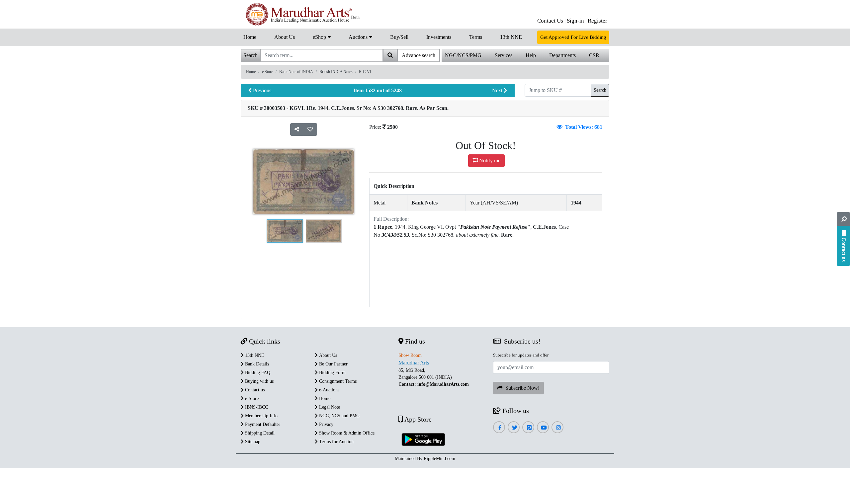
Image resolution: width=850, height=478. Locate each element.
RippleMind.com (439, 458)
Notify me (489, 160)
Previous (261, 90)
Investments (438, 37)
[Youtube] (543, 428)
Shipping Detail (259, 433)
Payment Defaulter (262, 424)
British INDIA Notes (336, 71)
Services (503, 55)
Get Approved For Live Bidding (573, 37)
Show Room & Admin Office (346, 433)
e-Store (251, 398)
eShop (320, 37)
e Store (267, 71)
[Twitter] (513, 428)
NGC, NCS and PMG (339, 415)
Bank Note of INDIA (296, 71)
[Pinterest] (528, 428)
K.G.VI (365, 71)
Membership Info (261, 415)
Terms (475, 37)
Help (531, 55)
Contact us (254, 389)
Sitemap (252, 441)
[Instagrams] (557, 428)
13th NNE (511, 37)
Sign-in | (576, 21)
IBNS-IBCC (256, 407)
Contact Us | (551, 21)
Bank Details (256, 363)
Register (597, 21)
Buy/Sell (399, 37)
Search (600, 90)
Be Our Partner (333, 363)
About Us (284, 37)
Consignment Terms (337, 381)
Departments (562, 55)
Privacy (325, 424)
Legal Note (329, 407)
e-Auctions (328, 389)
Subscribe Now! (521, 388)
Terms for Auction (336, 441)
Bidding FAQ (257, 372)
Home (249, 37)
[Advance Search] (843, 219)
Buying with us (259, 381)
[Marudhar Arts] (301, 14)
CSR (594, 55)
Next (498, 90)
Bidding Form (332, 372)
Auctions (359, 37)
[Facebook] (499, 428)
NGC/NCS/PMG (463, 55)
